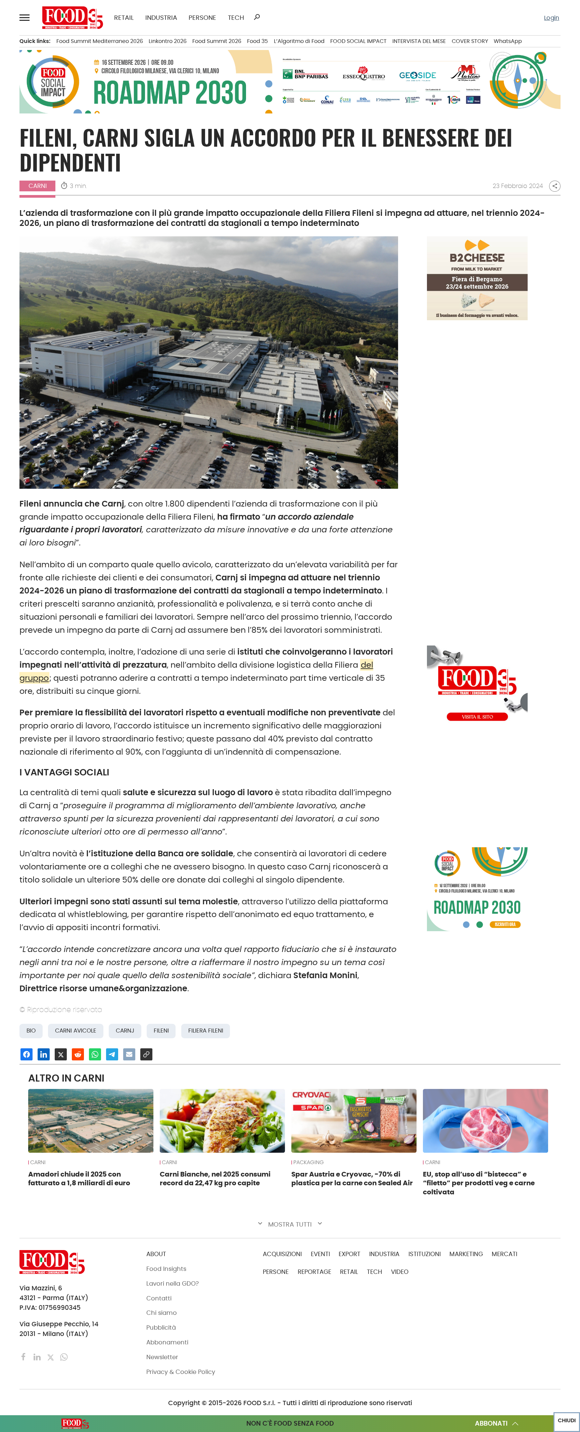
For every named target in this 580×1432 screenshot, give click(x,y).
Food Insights (166, 1269)
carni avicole (75, 1031)
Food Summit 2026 (216, 41)
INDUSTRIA (161, 17)
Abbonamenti (167, 1342)
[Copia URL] (146, 1054)
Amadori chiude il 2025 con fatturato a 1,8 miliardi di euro (79, 1179)
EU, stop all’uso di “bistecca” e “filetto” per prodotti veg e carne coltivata (479, 1183)
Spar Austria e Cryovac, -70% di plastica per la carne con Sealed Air (352, 1179)
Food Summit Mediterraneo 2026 (99, 41)
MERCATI (504, 1254)
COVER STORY (470, 41)
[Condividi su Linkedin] (44, 1054)
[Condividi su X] (61, 1054)
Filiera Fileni (205, 1031)
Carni (38, 186)
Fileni (161, 1031)
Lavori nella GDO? (172, 1284)
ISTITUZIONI (424, 1254)
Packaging (308, 1162)
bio (31, 1031)
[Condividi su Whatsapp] (95, 1054)
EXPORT (349, 1254)
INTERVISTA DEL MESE (419, 41)
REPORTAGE (314, 1272)
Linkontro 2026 (168, 41)
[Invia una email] (129, 1054)
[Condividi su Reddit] (78, 1054)
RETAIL (124, 17)
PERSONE (202, 17)
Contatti (159, 1298)
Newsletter (162, 1357)
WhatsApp (508, 41)
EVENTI (320, 1254)
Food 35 (257, 41)
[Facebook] (24, 1356)
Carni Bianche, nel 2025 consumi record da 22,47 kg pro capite (215, 1179)
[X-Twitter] (51, 1356)
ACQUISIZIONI (282, 1254)
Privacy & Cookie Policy (180, 1372)
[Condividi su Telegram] (112, 1054)
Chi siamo (161, 1313)
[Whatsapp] (64, 1356)
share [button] (555, 186)
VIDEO (399, 1272)
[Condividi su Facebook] (26, 1054)
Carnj (125, 1031)
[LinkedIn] (38, 1356)
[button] (25, 17)
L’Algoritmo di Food (299, 41)
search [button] (257, 17)
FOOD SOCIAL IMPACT (358, 41)
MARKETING (466, 1254)
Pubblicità (161, 1328)
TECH (236, 17)
